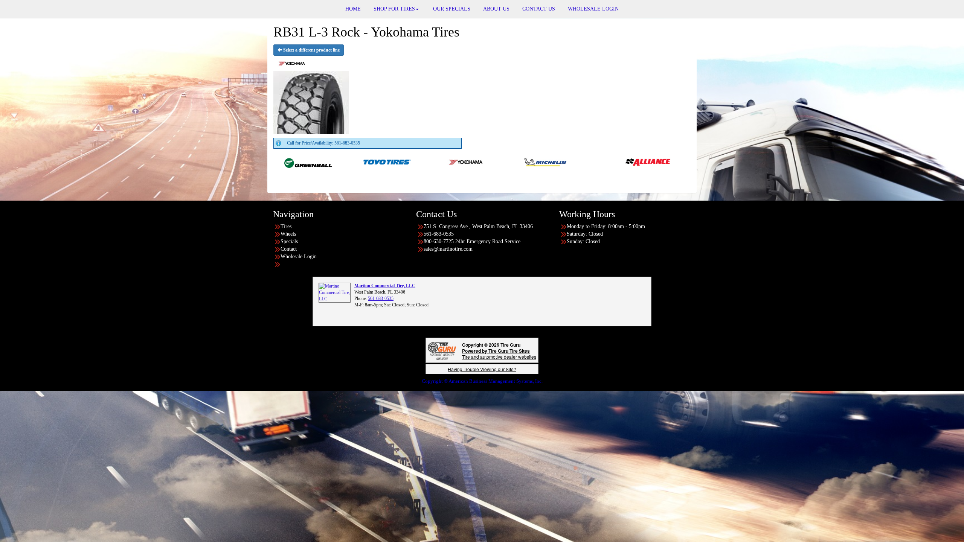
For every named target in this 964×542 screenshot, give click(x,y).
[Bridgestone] (666, 161)
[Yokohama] (406, 161)
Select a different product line (311, 50)
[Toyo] (327, 161)
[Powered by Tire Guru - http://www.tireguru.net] (442, 350)
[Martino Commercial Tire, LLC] (335, 292)
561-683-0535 (381, 298)
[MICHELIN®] (485, 161)
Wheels (288, 234)
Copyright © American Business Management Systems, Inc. (482, 381)
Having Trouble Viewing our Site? (482, 369)
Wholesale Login (299, 256)
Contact (289, 249)
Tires (286, 226)
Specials (289, 241)
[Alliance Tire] (587, 161)
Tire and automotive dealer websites (499, 353)
